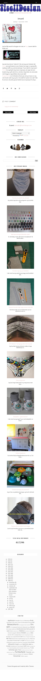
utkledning (15, 654)
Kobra (4, 66)
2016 (9, 566)
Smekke (8, 646)
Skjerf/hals (25, 644)
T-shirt (32, 648)
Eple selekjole (12, 591)
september (12, 588)
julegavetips (18, 634)
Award (10, 595)
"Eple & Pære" (12, 589)
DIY (11, 627)
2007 (9, 609)
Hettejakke (32, 631)
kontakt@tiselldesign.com (22, 13)
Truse (13, 652)
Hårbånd (19, 633)
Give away (8, 629)
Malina (24, 636)
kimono (23, 634)
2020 (9, 559)
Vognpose (26, 654)
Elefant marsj (12, 593)
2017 (9, 564)
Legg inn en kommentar (11, 106)
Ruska (32, 640)
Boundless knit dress (12, 622)
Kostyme (8, 636)
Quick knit (29, 640)
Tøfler (32, 652)
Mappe (27, 636)
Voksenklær (17, 656)
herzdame (27, 631)
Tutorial (28, 652)
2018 (9, 563)
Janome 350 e (11, 634)
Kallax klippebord (20, 453)
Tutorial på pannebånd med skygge (20, 526)
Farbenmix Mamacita (22, 627)
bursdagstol (21, 624)
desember (12, 582)
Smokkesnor (14, 646)
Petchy (4, 70)
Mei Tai (8, 638)
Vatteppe (19, 654)
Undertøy (10, 654)
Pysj (25, 640)
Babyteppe (27, 620)
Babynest (22, 620)
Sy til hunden (20, 648)
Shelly (29, 642)
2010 (9, 577)
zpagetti (26, 656)
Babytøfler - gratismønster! (20, 417)
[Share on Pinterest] (11, 88)
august (11, 597)
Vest (22, 654)
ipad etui (28, 633)
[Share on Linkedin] (15, 88)
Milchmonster (14, 638)
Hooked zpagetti (12, 633)
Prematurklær (16, 640)
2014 (9, 570)
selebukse (9, 642)
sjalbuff (20, 644)
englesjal (14, 627)
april (10, 602)
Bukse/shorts (13, 624)
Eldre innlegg (33, 112)
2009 (9, 579)
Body (31, 620)
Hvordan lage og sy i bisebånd (20, 271)
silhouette (11, 644)
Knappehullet (6, 76)
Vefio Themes (30, 666)
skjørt (30, 644)
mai (10, 600)
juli (10, 598)
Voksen (31, 654)
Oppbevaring (21, 638)
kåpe (12, 636)
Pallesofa (32, 638)
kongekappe (27, 634)
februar (11, 605)
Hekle (11, 631)
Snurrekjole (20, 646)
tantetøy (11, 650)
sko (32, 644)
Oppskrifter (27, 638)
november (12, 584)
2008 (9, 580)
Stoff (25, 646)
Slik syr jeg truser (20, 380)
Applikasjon (11, 620)
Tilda (19, 650)
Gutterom (14, 629)
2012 (9, 573)
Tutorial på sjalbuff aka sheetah (20, 198)
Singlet (17, 644)
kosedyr (31, 634)
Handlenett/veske (21, 629)
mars (10, 604)
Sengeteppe (25, 642)
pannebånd (10, 640)
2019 (9, 561)
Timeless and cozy (25, 650)
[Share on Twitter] (7, 88)
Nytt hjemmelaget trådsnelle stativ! (20, 234)
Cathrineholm (27, 624)
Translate (25, 135)
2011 (9, 575)
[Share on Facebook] (3, 88)
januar (11, 607)
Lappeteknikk (16, 636)
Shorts (33, 642)
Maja (26, 46)
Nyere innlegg (8, 112)
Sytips (28, 648)
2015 (9, 568)
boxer (19, 622)
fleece (29, 627)
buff (33, 622)
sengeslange (19, 642)
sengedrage (14, 642)
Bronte (30, 622)
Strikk (27, 646)
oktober (11, 586)
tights (16, 650)
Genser (32, 627)
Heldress (22, 631)
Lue (21, 636)
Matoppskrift (32, 636)
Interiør (23, 633)
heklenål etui (16, 631)
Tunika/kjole (20, 652)
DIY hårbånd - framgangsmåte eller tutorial (20, 344)
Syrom (25, 648)
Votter (22, 656)
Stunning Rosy (13, 648)
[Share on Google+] (19, 88)
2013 (9, 572)
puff (21, 640)
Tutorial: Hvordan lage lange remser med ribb (20, 307)
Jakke (31, 633)
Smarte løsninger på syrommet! (20, 489)
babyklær (17, 620)
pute (23, 640)
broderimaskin (24, 622)
